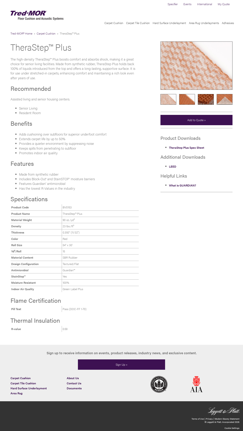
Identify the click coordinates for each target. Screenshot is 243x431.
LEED (172, 166)
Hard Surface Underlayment (169, 23)
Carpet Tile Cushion (138, 23)
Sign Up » (121, 364)
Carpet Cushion (113, 23)
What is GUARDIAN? (182, 185)
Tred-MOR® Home (21, 33)
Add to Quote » (196, 120)
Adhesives (228, 23)
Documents (74, 388)
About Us (73, 378)
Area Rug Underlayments (204, 23)
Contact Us (74, 383)
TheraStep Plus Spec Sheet (186, 148)
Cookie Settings (231, 428)
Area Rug (16, 393)
